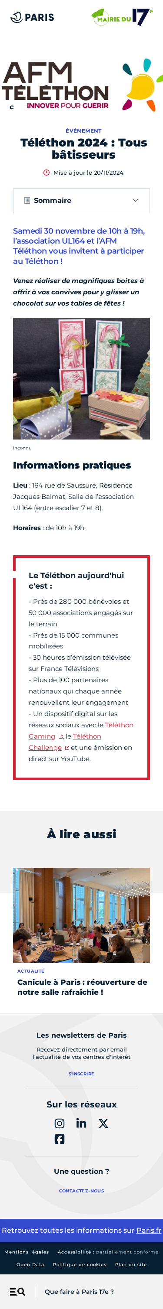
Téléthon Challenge (65, 742)
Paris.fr (149, 1230)
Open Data (30, 1264)
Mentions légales (26, 1252)
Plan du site (131, 1264)
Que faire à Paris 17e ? (79, 1292)
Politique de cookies (79, 1264)
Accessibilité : (108, 1252)
